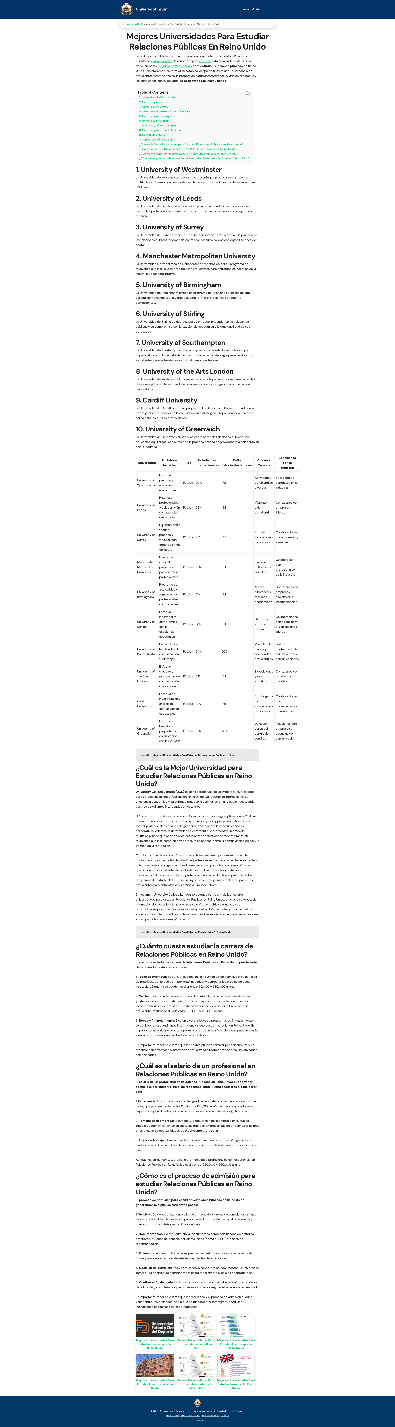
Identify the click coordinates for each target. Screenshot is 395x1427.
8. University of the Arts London (160, 130)
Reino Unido (137, 24)
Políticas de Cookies (210, 1415)
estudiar (205, 61)
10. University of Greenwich (157, 139)
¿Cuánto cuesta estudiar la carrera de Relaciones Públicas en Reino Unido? (188, 149)
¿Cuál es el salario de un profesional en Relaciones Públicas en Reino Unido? (188, 153)
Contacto (257, 9)
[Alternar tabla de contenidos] (246, 92)
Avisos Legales (172, 1415)
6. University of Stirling (154, 121)
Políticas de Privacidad (190, 1415)
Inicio (246, 9)
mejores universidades (175, 66)
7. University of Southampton (158, 125)
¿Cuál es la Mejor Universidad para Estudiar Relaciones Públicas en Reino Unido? (191, 144)
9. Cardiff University (152, 135)
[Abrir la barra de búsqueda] (272, 9)
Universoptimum (151, 9)
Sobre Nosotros (197, 1420)
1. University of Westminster (157, 97)
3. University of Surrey (153, 107)
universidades (162, 61)
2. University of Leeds (153, 102)
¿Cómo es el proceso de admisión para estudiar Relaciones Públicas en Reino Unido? (194, 158)
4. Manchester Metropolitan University (164, 111)
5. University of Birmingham (157, 116)
